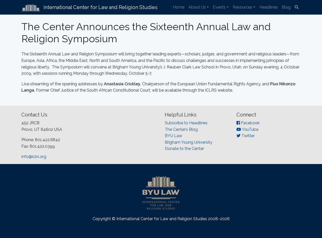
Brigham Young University (188, 142)
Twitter (247, 135)
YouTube (249, 129)
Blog (286, 7)
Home (178, 7)
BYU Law (173, 135)
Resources (242, 7)
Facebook (250, 123)
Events (219, 7)
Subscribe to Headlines (186, 123)
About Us (197, 7)
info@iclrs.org (33, 156)
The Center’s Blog (181, 129)
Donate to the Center (184, 148)
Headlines (268, 7)
